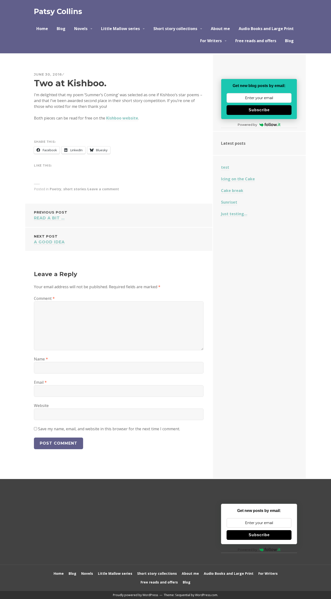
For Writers (211, 40)
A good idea (49, 239)
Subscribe (259, 110)
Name (41, 359)
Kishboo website (122, 118)
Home (42, 28)
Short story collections (175, 28)
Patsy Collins (58, 11)
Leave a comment (103, 189)
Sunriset (229, 202)
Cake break (232, 190)
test (225, 167)
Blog (61, 28)
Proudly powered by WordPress (135, 595)
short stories (74, 189)
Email (40, 382)
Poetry (55, 189)
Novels (80, 28)
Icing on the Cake (238, 179)
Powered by (247, 125)
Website (41, 405)
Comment (44, 298)
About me (220, 28)
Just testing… (234, 213)
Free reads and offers (255, 40)
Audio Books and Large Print (266, 28)
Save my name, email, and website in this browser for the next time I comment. (109, 428)
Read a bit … (50, 215)
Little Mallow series (120, 28)
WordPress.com (206, 595)
